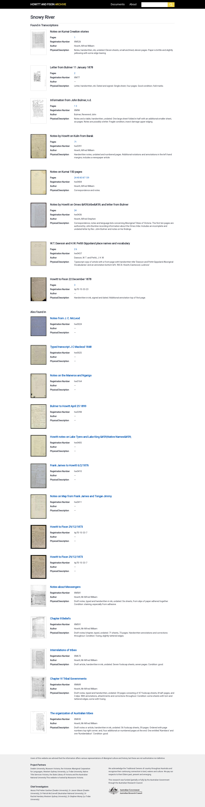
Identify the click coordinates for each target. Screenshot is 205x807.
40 (78, 177)
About (133, 4)
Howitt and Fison (48, 4)
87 (84, 177)
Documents (118, 4)
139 (87, 177)
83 (81, 177)
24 (75, 177)
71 (75, 142)
